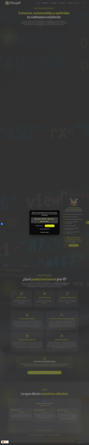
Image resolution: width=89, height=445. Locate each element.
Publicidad (51, 219)
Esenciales (38, 219)
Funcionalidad (45, 221)
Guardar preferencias (44, 229)
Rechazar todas (39, 225)
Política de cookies (44, 232)
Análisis (45, 219)
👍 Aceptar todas (49, 225)
